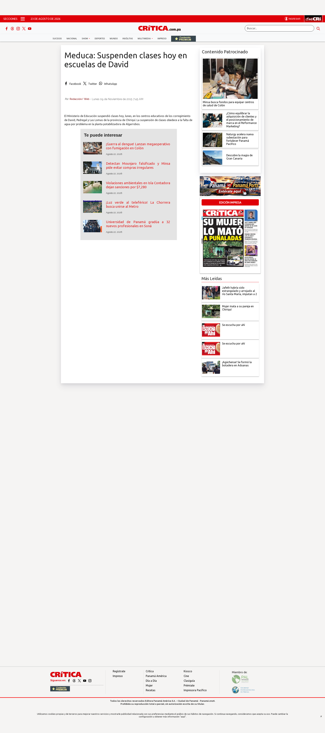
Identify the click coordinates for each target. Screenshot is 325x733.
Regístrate (119, 671)
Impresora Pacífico (195, 690)
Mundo (114, 38)
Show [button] (85, 38)
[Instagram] (18, 28)
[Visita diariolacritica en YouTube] (85, 680)
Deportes (100, 38)
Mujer (149, 685)
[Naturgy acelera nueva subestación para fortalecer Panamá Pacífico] (212, 139)
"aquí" (183, 716)
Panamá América (156, 675)
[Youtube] (29, 28)
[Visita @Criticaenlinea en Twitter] (74, 680)
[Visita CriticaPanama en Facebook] (69, 680)
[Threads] (13, 28)
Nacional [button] (72, 38)
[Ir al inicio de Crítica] (161, 28)
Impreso (161, 38)
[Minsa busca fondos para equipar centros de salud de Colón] (230, 78)
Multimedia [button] (144, 38)
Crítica (150, 671)
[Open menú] (22, 18)
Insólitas (127, 38)
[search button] (318, 28)
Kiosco (188, 671)
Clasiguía (189, 680)
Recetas (150, 690)
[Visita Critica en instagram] (89, 680)
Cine (186, 675)
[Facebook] (7, 28)
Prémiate (189, 685)
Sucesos (57, 38)
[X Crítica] (24, 28)
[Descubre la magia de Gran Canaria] (212, 157)
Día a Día (151, 680)
